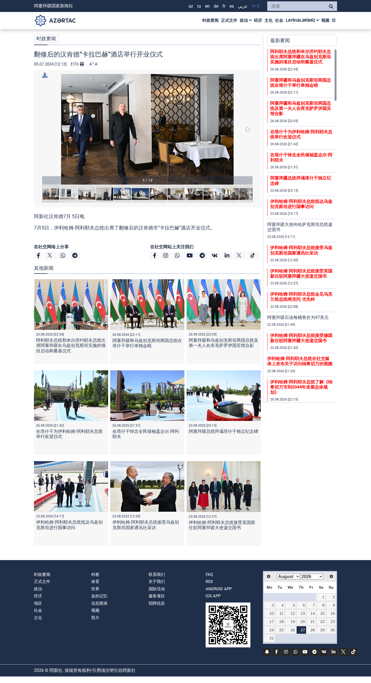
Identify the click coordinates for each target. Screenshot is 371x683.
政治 (244, 20)
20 (303, 621)
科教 (95, 574)
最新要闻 (280, 40)
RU (199, 6)
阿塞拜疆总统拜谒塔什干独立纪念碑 (223, 431)
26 (293, 630)
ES (231, 6)
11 (281, 613)
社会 (279, 20)
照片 (95, 617)
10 (271, 613)
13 (303, 613)
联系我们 (157, 574)
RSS (209, 581)
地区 (38, 603)
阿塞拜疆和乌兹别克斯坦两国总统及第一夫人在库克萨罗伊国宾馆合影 (223, 343)
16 (333, 613)
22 (322, 621)
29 (322, 630)
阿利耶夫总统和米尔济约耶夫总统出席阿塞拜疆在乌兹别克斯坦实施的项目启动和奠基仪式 (71, 345)
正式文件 (229, 20)
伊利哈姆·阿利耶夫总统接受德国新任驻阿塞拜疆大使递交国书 (301, 338)
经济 (258, 20)
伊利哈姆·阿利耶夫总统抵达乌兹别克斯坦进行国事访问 (69, 525)
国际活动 (157, 588)
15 (322, 613)
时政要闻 (210, 20)
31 (271, 638)
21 (312, 621)
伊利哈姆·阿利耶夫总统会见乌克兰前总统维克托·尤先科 (301, 296)
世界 (95, 588)
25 (281, 630)
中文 (256, 6)
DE (216, 6)
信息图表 (99, 603)
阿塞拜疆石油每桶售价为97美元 (298, 317)
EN (207, 6)
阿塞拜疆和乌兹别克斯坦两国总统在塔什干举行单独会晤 (147, 343)
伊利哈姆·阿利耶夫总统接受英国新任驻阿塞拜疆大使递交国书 (222, 525)
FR (223, 6)
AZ (190, 6)
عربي (243, 6)
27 (303, 630)
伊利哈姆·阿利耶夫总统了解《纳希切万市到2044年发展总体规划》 (301, 387)
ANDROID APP (219, 588)
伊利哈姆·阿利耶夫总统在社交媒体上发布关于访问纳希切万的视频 (299, 361)
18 (281, 621)
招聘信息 (157, 603)
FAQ (209, 574)
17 (271, 621)
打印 (75, 64)
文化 (269, 20)
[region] (302, 225)
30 (333, 630)
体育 (95, 581)
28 (312, 630)
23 (333, 621)
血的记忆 (99, 596)
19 (293, 621)
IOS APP (213, 596)
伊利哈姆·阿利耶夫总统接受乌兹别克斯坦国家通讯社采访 (145, 525)
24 (271, 630)
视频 (325, 20)
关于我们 (157, 581)
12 (293, 613)
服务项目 (157, 596)
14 (312, 613)
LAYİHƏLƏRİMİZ (301, 20)
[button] (147, 129)
